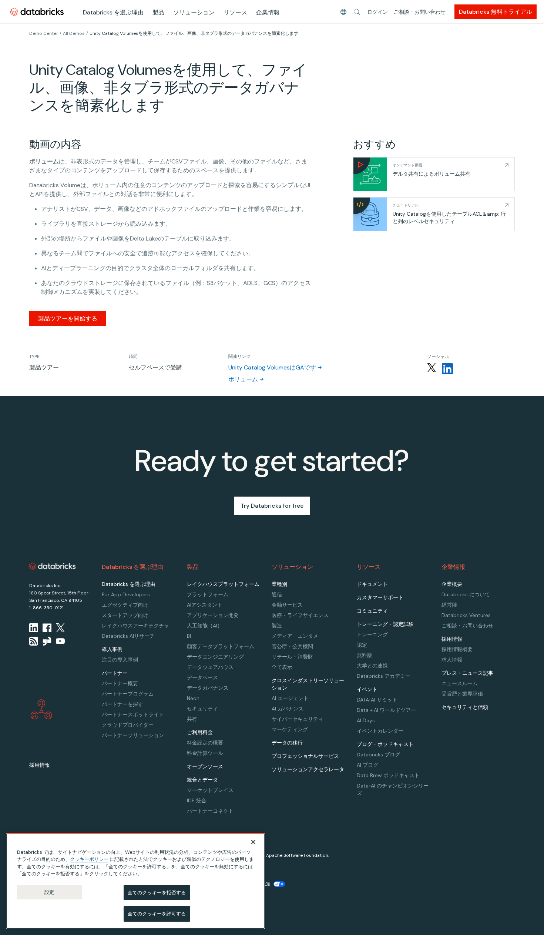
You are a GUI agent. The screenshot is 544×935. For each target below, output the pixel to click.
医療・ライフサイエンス (300, 615)
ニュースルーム (459, 683)
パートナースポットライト (133, 714)
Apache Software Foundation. (297, 855)
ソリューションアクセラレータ (308, 769)
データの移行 (287, 742)
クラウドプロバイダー (128, 725)
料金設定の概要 (205, 742)
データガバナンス (207, 687)
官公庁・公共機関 (292, 646)
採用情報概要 (457, 649)
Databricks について (465, 594)
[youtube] (60, 641)
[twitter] (60, 627)
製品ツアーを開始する (67, 318)
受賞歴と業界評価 (462, 693)
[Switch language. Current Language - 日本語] (343, 11)
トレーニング (372, 634)
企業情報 (268, 12)
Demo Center (43, 33)
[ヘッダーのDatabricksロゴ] (37, 11)
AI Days (366, 720)
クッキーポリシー (89, 859)
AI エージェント (290, 698)
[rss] (33, 641)
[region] (135, 881)
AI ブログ (367, 765)
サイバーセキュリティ (297, 719)
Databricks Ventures (466, 615)
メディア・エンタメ (295, 636)
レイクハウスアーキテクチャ (135, 625)
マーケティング (290, 729)
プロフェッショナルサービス (305, 756)
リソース (235, 12)
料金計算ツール (205, 753)
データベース (202, 677)
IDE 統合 (196, 800)
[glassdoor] (47, 641)
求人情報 (451, 659)
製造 (277, 625)
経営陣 (449, 604)
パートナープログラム (128, 693)
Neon (193, 698)
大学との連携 (372, 665)
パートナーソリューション (133, 735)
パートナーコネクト (210, 811)
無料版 (364, 655)
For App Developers (126, 594)
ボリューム (243, 379)
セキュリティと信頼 (464, 707)
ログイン (377, 12)
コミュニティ (372, 610)
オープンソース (205, 766)
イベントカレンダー (380, 730)
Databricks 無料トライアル (495, 12)
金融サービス (287, 604)
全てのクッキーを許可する (157, 914)
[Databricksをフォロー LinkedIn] (447, 368)
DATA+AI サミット (377, 699)
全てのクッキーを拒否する (157, 892)
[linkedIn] (33, 627)
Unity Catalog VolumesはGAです (272, 367)
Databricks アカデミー (383, 676)
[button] (356, 11)
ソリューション (194, 12)
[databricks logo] (52, 566)
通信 (277, 594)
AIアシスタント (204, 604)
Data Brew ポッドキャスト (388, 775)
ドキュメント (372, 584)
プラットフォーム (207, 594)
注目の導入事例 (120, 659)
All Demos (74, 33)
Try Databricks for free (272, 506)
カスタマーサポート (380, 597)
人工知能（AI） (204, 625)
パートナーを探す (122, 704)
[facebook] (47, 627)
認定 (362, 644)
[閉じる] (253, 842)
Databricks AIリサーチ (128, 636)
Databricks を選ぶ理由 (113, 12)
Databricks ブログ (378, 754)
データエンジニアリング (215, 656)
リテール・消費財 (292, 656)
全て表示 (282, 667)
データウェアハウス (210, 667)
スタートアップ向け (125, 615)
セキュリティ (202, 708)
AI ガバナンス (287, 708)
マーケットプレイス (210, 790)
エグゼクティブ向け (125, 604)
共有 (192, 719)
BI (189, 636)
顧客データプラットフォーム (220, 646)
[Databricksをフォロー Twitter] (431, 368)
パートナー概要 (120, 683)
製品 (158, 12)
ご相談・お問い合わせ (420, 12)
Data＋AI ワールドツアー (386, 710)
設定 (49, 892)
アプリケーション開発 (213, 615)
